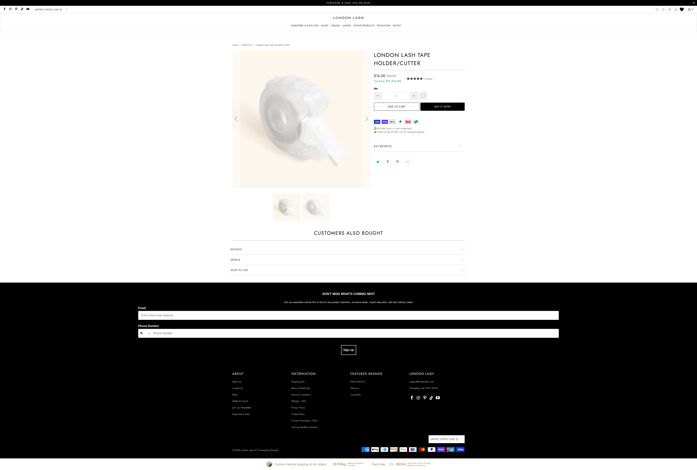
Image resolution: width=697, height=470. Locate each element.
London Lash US (249, 450)
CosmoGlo (355, 394)
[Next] (366, 119)
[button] (325, 25)
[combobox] (144, 333)
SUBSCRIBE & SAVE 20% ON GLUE (348, 3)
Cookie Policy (298, 414)
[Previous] (236, 119)
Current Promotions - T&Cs (304, 420)
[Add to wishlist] (423, 96)
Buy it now (443, 106)
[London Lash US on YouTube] (27, 9)
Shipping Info (298, 381)
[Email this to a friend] (407, 162)
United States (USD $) (49, 9)
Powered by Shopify (268, 450)
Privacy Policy (298, 407)
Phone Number (148, 326)
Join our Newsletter (241, 407)
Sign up (348, 349)
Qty (376, 88)
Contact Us (237, 388)
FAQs (234, 394)
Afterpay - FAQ (298, 401)
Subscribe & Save (241, 414)
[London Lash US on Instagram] (10, 9)
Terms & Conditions (301, 394)
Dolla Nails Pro (357, 381)
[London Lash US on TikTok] (21, 9)
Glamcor (354, 388)
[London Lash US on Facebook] (4, 9)
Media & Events (240, 401)
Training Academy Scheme (304, 427)
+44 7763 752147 (429, 388)
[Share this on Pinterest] (398, 162)
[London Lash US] (348, 18)
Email (142, 308)
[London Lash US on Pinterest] (16, 9)
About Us (236, 381)
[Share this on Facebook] (388, 162)
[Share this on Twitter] (378, 162)
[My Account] (676, 9)
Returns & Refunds (300, 388)
